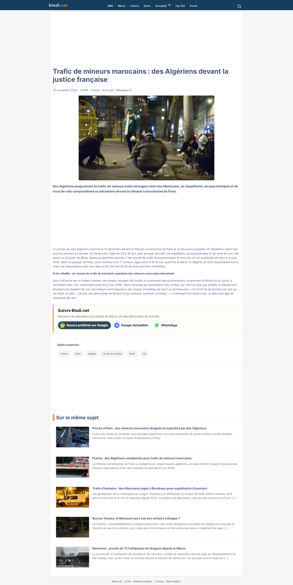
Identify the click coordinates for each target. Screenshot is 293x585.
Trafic (132, 353)
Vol (144, 353)
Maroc (122, 5)
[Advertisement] (150, 39)
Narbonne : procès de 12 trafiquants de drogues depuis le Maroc (139, 548)
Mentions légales (142, 581)
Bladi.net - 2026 (121, 581)
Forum (193, 5)
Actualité (161, 5)
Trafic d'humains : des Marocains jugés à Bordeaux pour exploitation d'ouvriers (149, 488)
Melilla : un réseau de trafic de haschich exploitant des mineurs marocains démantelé (117, 273)
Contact (159, 581)
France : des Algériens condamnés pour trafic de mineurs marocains (142, 458)
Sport (147, 5)
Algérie (92, 353)
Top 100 (180, 5)
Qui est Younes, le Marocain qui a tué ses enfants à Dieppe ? (136, 518)
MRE (110, 5)
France (134, 5)
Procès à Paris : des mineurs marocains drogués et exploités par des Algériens (149, 428)
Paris (78, 353)
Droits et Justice (112, 353)
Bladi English (173, 581)
